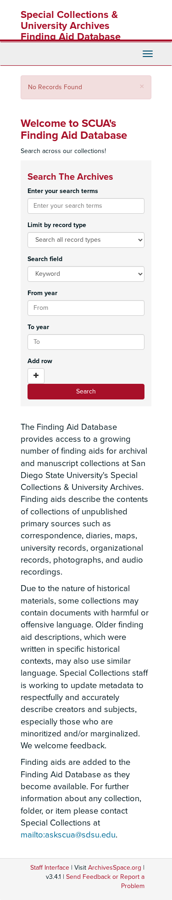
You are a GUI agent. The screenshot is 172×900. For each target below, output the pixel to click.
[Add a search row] (36, 376)
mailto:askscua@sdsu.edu (68, 835)
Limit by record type (57, 225)
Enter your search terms (63, 191)
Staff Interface (49, 868)
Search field (45, 259)
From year (42, 293)
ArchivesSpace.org (114, 868)
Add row (40, 361)
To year (38, 327)
